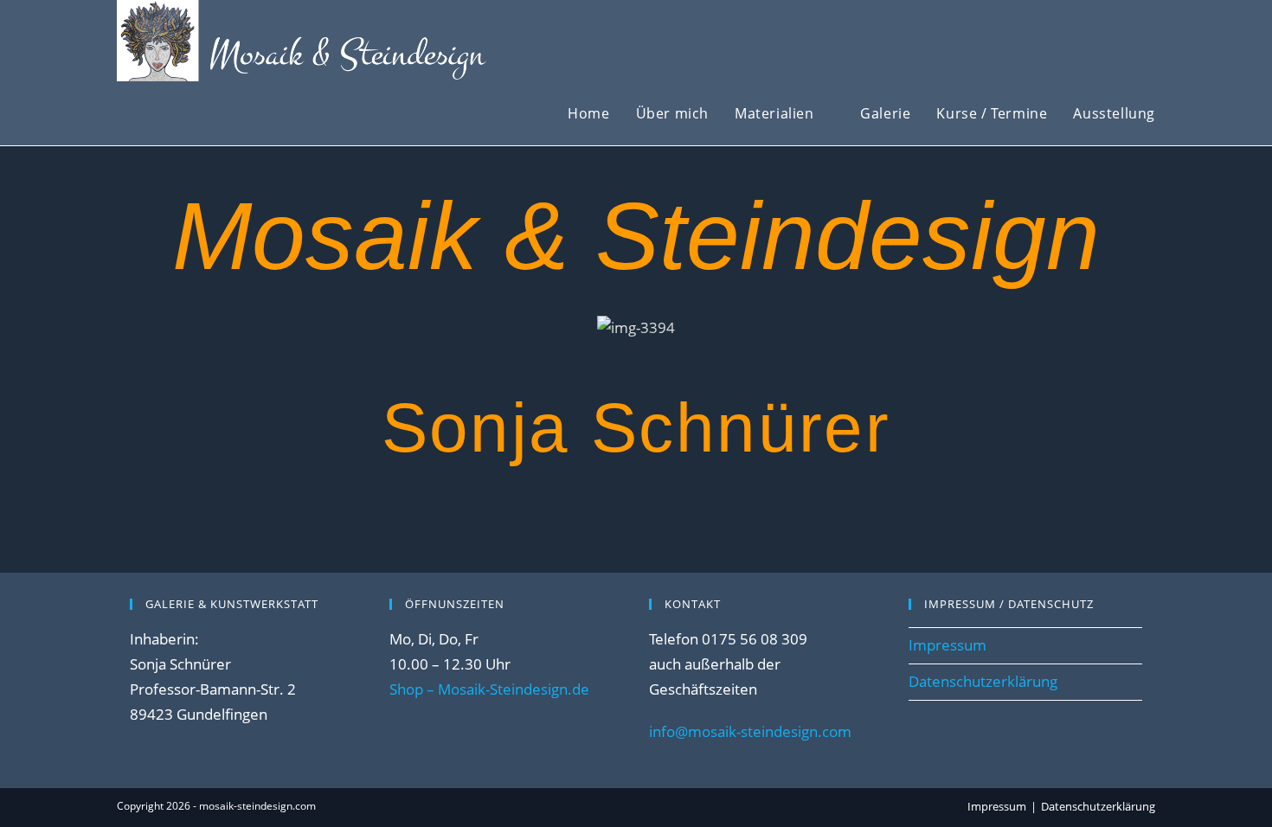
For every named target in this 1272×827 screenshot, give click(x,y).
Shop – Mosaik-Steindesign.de (489, 689)
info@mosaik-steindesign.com (750, 731)
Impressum (947, 645)
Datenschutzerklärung (983, 681)
